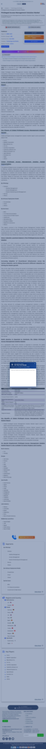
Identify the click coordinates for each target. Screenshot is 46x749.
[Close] (35, 352)
